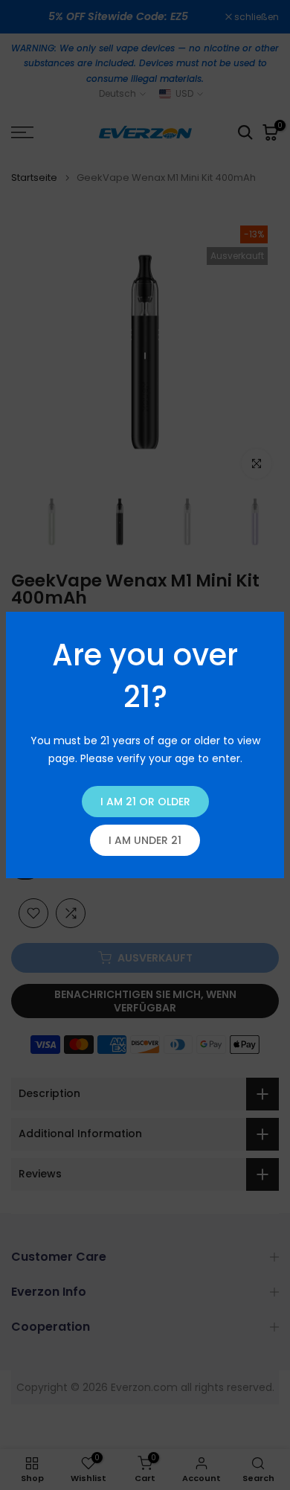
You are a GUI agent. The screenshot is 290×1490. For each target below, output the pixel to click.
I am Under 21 (145, 840)
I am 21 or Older (145, 801)
